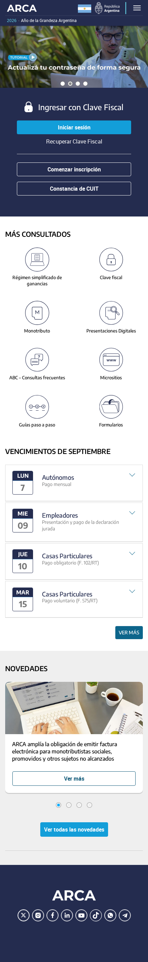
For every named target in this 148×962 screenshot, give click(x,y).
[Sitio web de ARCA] (74, 895)
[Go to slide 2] (69, 805)
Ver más (129, 632)
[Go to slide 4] (89, 805)
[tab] (74, 483)
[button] (74, 483)
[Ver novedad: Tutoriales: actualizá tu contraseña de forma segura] (74, 57)
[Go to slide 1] (58, 805)
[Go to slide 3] (79, 805)
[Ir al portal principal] (22, 7)
